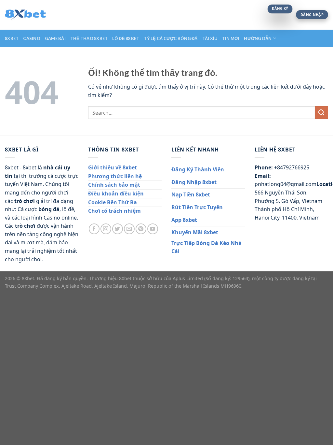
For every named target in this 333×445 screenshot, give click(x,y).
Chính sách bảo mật (114, 184)
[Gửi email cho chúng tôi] (129, 228)
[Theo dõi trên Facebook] (94, 228)
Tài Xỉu (210, 38)
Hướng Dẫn (258, 38)
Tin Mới (231, 38)
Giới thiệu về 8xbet (112, 167)
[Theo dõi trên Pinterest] (141, 228)
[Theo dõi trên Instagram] (105, 228)
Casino (31, 38)
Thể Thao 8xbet (89, 38)
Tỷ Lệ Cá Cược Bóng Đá (170, 38)
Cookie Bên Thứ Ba (112, 202)
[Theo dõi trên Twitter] (117, 228)
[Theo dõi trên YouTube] (152, 228)
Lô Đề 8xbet (125, 38)
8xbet (12, 38)
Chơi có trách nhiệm (114, 210)
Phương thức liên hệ (115, 176)
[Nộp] (321, 112)
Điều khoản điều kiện (116, 193)
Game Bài (55, 38)
